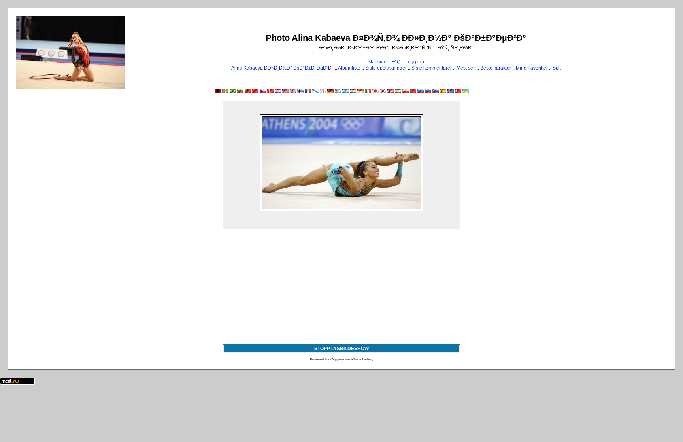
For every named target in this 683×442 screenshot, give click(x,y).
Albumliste (349, 68)
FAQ (395, 61)
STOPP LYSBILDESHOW (341, 348)
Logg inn (414, 61)
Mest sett (466, 68)
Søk (557, 68)
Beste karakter (495, 68)
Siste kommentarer (431, 68)
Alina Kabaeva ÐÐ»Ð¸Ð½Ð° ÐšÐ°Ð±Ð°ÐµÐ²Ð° (282, 68)
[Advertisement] (341, 285)
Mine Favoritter (532, 68)
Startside (377, 61)
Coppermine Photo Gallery (352, 359)
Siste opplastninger (386, 68)
